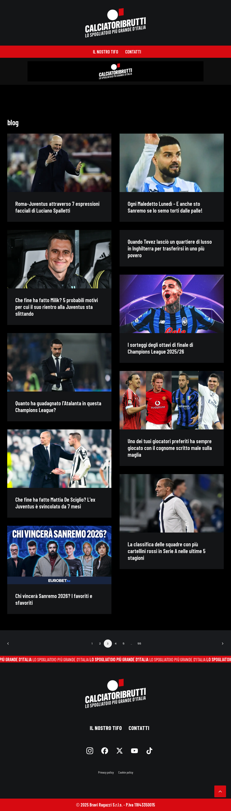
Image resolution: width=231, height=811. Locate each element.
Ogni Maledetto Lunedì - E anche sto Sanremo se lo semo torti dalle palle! (165, 207)
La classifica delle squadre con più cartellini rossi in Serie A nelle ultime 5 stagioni (167, 551)
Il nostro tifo (105, 51)
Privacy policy (106, 772)
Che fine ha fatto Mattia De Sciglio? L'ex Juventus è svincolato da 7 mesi (55, 503)
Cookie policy (125, 772)
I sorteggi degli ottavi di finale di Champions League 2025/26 (160, 348)
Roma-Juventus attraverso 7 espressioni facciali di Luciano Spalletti (57, 207)
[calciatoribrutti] (115, 22)
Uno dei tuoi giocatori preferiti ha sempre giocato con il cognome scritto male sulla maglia (170, 448)
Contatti (133, 51)
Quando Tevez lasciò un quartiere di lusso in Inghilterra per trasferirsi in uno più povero (170, 248)
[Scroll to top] (220, 790)
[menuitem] (105, 52)
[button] (59, 163)
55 (139, 643)
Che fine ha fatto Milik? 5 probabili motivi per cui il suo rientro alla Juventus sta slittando (56, 307)
